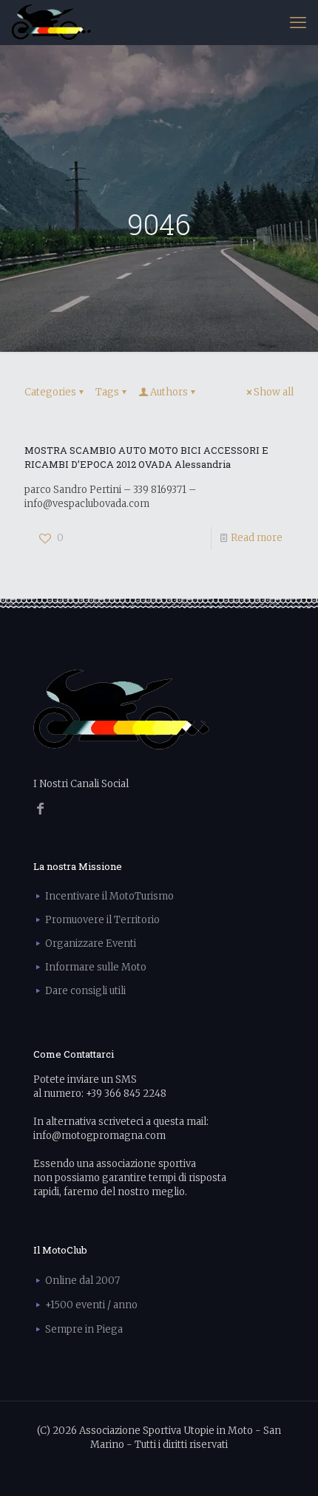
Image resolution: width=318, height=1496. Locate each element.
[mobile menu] (298, 22)
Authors (169, 392)
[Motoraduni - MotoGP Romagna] (51, 22)
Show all (274, 392)
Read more (257, 537)
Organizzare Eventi (90, 943)
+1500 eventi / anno (91, 1305)
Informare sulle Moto (95, 967)
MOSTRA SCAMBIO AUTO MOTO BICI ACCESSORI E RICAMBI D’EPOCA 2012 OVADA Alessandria (146, 457)
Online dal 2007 (82, 1280)
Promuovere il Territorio (102, 920)
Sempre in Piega (84, 1329)
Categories (50, 392)
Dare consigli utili (85, 991)
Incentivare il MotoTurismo (109, 896)
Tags (107, 392)
